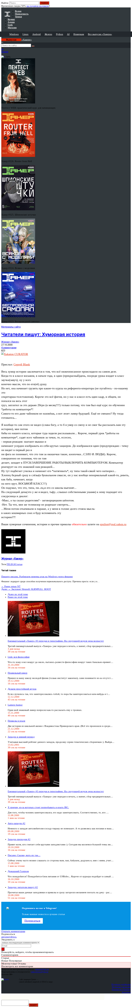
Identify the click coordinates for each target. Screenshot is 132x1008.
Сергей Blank (22, 364)
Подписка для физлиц (121, 984)
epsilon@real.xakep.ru (113, 524)
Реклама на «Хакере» (121, 989)
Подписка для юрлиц (121, 987)
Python (59, 34)
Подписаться (32, 920)
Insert (33, 1005)
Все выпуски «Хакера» (100, 34)
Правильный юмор (17, 673)
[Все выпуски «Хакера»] (1, 38)
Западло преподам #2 (19, 839)
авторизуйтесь (9, 937)
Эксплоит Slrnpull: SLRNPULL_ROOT (26, 589)
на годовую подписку (38, 6)
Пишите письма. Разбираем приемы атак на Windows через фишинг (37, 576)
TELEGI (11, 564)
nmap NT (10, 586)
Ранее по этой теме (18, 597)
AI (68, 34)
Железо (48, 34)
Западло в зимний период (21, 737)
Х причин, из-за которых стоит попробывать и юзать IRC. (38, 807)
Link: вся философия (18, 657)
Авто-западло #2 (16, 823)
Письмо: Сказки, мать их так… (24, 855)
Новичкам (78, 34)
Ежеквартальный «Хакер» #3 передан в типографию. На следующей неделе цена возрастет (56, 641)
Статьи (18, 564)
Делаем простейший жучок (22, 689)
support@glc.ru (42, 969)
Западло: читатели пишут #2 (23, 887)
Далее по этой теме (18, 594)
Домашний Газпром (18, 871)
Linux (25, 34)
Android (36, 34)
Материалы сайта (11, 326)
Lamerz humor (15, 705)
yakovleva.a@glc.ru (39, 972)
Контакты (126, 992)
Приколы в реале (16, 721)
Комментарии (8, 347)
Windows (14, 34)
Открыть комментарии (13, 931)
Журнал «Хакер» (10, 341)
